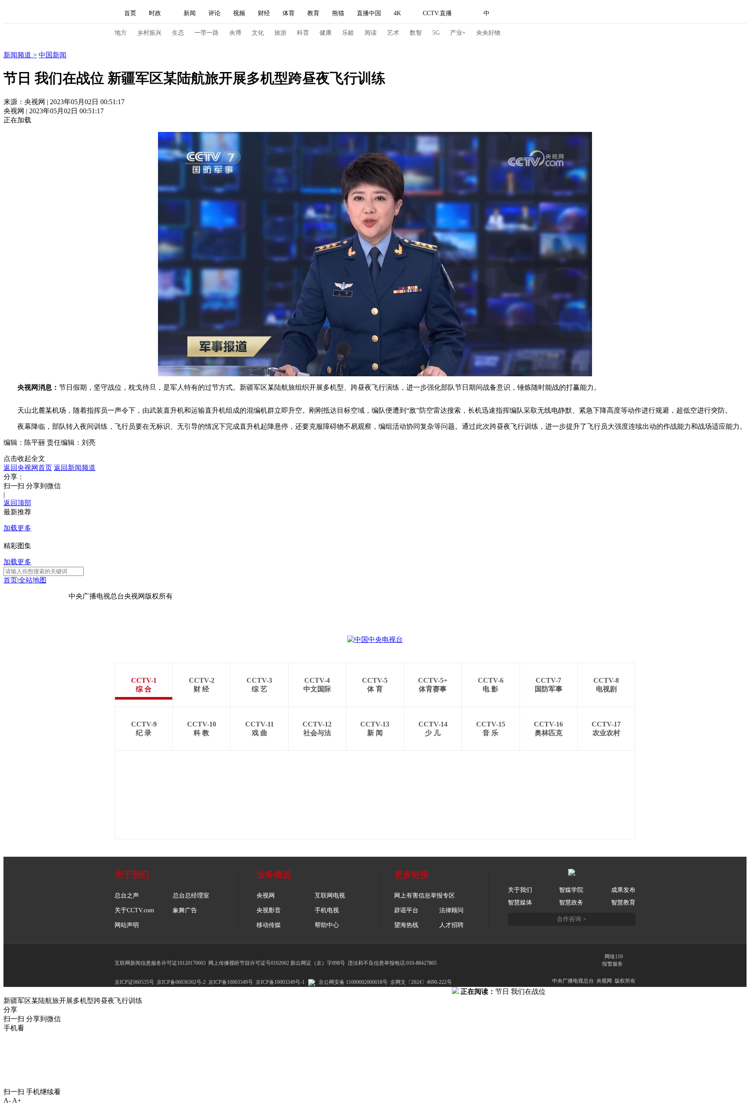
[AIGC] (532, 13)
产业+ (458, 33)
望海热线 (406, 925)
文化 (258, 33)
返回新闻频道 (74, 467)
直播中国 (369, 13)
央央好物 (488, 33)
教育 (313, 13)
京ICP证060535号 (134, 982)
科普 (303, 33)
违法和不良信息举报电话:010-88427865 (392, 963)
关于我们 (520, 890)
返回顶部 (17, 502)
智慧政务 (571, 902)
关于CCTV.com (134, 910)
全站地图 (32, 580)
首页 (130, 13)
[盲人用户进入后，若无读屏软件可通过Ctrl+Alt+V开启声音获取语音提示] (574, 13)
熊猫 (338, 13)
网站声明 (127, 925)
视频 (239, 13)
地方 (121, 33)
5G (436, 33)
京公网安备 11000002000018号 (353, 982)
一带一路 (206, 33)
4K (397, 13)
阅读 (371, 33)
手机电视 (327, 910)
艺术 (393, 33)
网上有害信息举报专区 (424, 895)
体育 (289, 13)
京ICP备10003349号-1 (36, 596)
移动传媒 (269, 925)
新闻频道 (18, 55)
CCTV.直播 (437, 13)
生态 (178, 33)
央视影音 (269, 910)
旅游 (280, 33)
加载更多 (17, 528)
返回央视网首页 (27, 467)
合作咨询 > (571, 919)
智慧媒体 (520, 902)
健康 (325, 33)
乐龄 (348, 33)
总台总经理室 (191, 895)
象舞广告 (185, 910)
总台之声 (127, 895)
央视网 (266, 895)
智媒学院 (571, 890)
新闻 (190, 13)
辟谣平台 (406, 910)
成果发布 (623, 890)
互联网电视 (330, 895)
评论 (214, 13)
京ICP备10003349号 (230, 982)
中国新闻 (52, 55)
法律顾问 (451, 910)
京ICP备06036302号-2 (181, 982)
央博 (235, 33)
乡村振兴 (149, 33)
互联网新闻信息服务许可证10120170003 (160, 963)
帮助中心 (327, 925)
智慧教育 (623, 902)
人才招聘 (451, 925)
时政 (155, 13)
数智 (416, 33)
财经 (264, 13)
